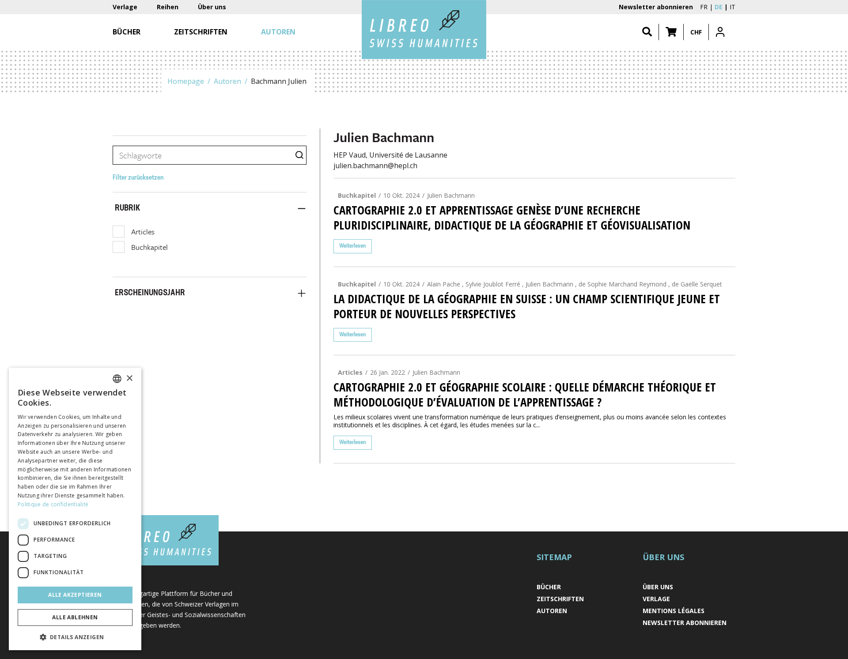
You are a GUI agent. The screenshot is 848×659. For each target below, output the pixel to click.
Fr (704, 7)
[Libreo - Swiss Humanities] (424, 29)
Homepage (185, 81)
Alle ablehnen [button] (75, 617)
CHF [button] (696, 32)
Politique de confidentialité (53, 504)
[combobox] (117, 378)
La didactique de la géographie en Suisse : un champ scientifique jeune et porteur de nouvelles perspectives (526, 306)
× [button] (129, 378)
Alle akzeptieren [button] (75, 595)
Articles (143, 231)
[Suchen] (647, 32)
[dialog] (75, 509)
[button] (671, 32)
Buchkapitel (149, 246)
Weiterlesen (352, 246)
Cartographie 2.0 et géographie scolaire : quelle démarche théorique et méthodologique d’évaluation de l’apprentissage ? (524, 395)
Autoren (227, 81)
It (732, 7)
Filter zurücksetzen (138, 177)
